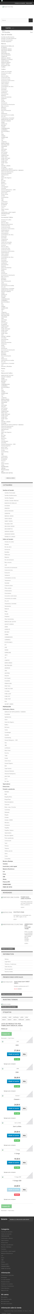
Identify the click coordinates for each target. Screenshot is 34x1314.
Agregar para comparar (10, 1064)
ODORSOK (4, 146)
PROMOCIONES (7, 884)
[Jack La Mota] (17, 1123)
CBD (4, 876)
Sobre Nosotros (8, 966)
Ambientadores (5, 82)
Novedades (7, 893)
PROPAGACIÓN (5, 213)
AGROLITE (4, 124)
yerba (21, 1017)
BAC (2, 179)
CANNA (3, 127)
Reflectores (4, 113)
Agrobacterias (4, 174)
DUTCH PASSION (6, 55)
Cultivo (3, 67)
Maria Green (4, 203)
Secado (3, 101)
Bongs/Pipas (7, 799)
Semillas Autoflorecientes (7, 37)
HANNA (3, 136)
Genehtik (3, 188)
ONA (2, 148)
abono (15, 1019)
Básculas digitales (8, 835)
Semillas (7, 32)
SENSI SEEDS (5, 61)
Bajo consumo (5, 106)
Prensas (6, 845)
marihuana (16, 1017)
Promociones (5, 469)
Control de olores (5, 79)
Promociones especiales (13, 977)
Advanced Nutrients (6, 173)
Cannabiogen (4, 186)
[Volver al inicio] (3, 478)
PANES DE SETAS (7, 473)
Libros (6, 853)
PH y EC (3, 116)
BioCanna (3, 183)
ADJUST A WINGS (6, 121)
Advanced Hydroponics (7, 171)
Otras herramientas (6, 97)
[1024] (17, 1041)
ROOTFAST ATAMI (19, 912)
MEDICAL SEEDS (5, 58)
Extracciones (6, 786)
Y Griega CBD (17, 1180)
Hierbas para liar (8, 851)
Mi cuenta (4, 1294)
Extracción (4, 88)
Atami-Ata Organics (6, 177)
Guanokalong (4, 197)
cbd (2, 471)
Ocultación (7, 825)
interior (4, 1019)
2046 (17, 1072)
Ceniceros (6, 804)
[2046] (17, 1068)
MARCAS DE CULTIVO (7, 119)
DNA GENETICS (5, 53)
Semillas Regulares (6, 41)
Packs (2, 371)
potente (28, 1019)
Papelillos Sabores (9, 830)
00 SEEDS (4, 47)
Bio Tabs (3, 180)
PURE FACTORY (5, 158)
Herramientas (4, 94)
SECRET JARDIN (5, 165)
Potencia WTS (6, 882)
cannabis (4, 1017)
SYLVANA (3, 167)
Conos (6, 856)
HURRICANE (4, 137)
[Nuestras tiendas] (17, 1004)
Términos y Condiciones (10, 964)
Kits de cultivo (4, 76)
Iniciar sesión (29, 3)
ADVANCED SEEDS (6, 49)
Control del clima (5, 77)
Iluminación (4, 103)
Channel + (17, 1099)
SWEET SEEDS (5, 64)
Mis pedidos (4, 1297)
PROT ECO (4, 156)
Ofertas (3, 468)
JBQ (2, 200)
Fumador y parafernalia (9, 789)
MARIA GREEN (5, 143)
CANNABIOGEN (5, 128)
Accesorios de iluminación (8, 104)
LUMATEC (4, 142)
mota (26, 1017)
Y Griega (17, 1153)
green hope (4, 192)
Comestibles (7, 858)
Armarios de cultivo (6, 73)
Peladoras (4, 98)
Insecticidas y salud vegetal (8, 212)
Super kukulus (5, 209)
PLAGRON (4, 153)
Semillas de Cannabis (8, 490)
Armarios (3, 74)
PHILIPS (3, 151)
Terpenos (6, 848)
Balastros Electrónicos (7, 224)
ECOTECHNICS (5, 131)
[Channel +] (17, 1096)
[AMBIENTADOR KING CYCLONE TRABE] (12, 924)
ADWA (3, 122)
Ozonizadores (4, 85)
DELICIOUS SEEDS (6, 50)
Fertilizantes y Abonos (7, 168)
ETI (2, 133)
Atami (2, 176)
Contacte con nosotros (20, 3)
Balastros (3, 107)
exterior (10, 1019)
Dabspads (6, 812)
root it (2, 207)
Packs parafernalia (9, 838)
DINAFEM (3, 52)
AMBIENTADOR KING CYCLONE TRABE (29, 926)
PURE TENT (4, 162)
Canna (3, 185)
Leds (2, 112)
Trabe (2, 210)
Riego (2, 100)
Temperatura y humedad (7, 118)
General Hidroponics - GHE (8, 189)
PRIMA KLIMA (5, 155)
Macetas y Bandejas (6, 366)
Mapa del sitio (4, 1290)
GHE (2, 134)
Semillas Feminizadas (7, 40)
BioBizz (3, 182)
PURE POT (4, 161)
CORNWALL (4, 130)
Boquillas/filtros (8, 796)
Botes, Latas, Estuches (10, 807)
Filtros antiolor (5, 83)
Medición (3, 95)
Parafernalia (4, 466)
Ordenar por (4, 1028)
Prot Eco (3, 206)
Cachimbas (7, 809)
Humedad (3, 89)
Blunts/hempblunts (9, 802)
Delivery (6, 959)
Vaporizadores (6, 784)
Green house (4, 194)
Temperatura (4, 91)
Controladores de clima (7, 86)
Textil (5, 843)
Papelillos (6, 827)
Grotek (3, 195)
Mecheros (6, 822)
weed (10, 1017)
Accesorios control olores (7, 80)
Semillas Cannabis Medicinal (8, 38)
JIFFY (2, 139)
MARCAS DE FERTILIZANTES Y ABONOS (12, 170)
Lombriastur (4, 201)
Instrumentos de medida (7, 115)
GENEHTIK (4, 56)
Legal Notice (7, 961)
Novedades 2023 (5, 65)
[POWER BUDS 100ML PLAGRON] (10, 897)
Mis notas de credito (6, 1299)
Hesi (2, 198)
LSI (2, 140)
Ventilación (4, 92)
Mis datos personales (6, 1303)
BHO (5, 794)
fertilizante (21, 1019)
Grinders (6, 817)
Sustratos (3, 215)
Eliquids (6, 815)
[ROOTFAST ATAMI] (6, 912)
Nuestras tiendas (8, 971)
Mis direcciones (5, 1301)
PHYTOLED (4, 152)
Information (8, 954)
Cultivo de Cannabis (6, 71)
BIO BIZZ (3, 125)
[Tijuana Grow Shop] (17, 10)
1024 (17, 1045)
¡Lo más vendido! (5, 1279)
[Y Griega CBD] (17, 1177)
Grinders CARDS (8, 820)
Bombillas (3, 109)
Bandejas (6, 791)
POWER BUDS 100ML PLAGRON (26, 897)
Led (2, 365)
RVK (2, 164)
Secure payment (8, 969)
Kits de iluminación (6, 110)
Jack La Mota (17, 1126)
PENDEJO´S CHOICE (7, 59)
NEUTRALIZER (5, 145)
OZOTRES (4, 149)
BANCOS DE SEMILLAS (7, 46)
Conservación (7, 840)
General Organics (5, 191)
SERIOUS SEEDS (5, 62)
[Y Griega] (17, 1150)
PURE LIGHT (4, 159)
